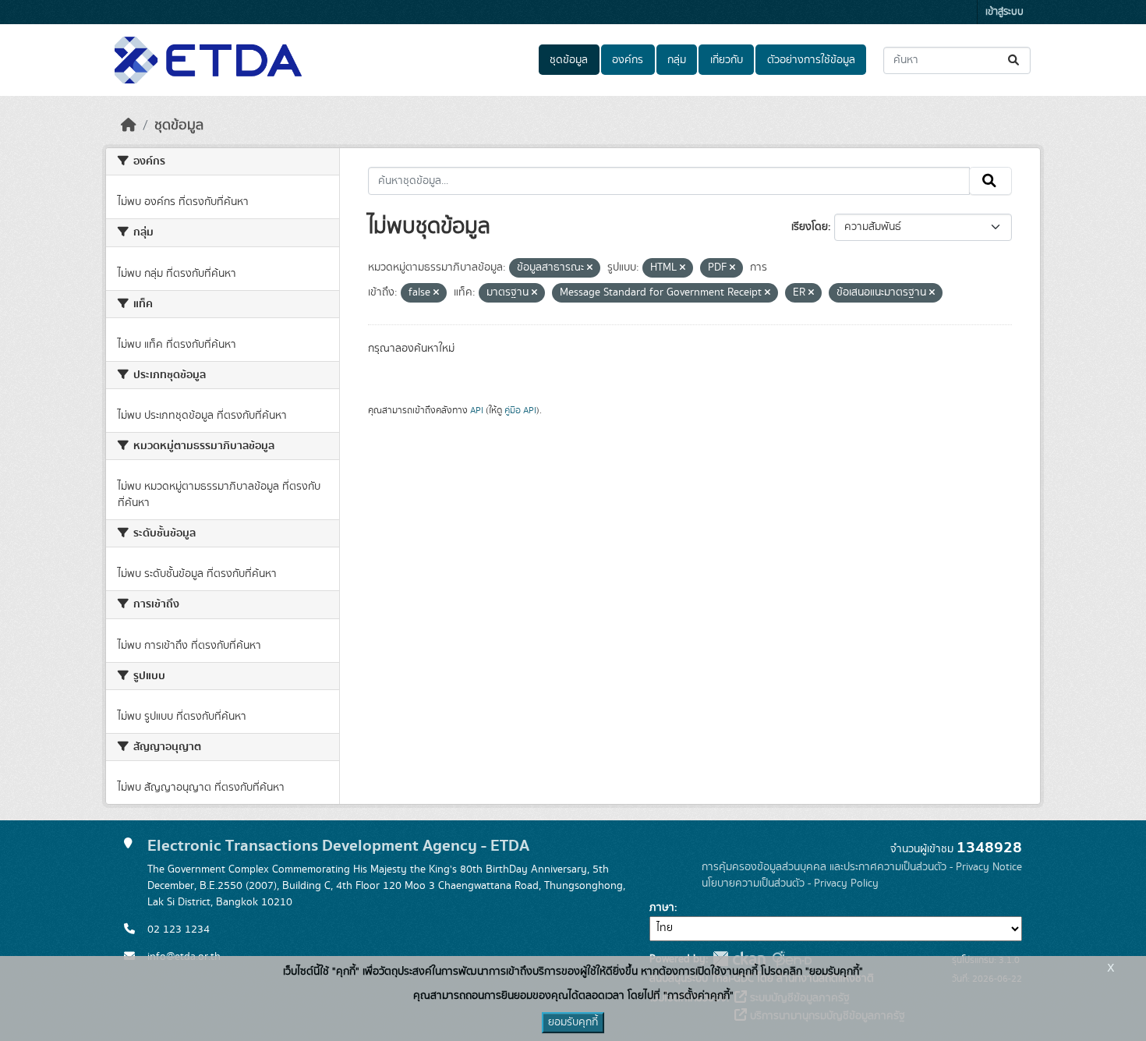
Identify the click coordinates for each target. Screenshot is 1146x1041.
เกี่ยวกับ (726, 60)
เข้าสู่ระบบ (1004, 12)
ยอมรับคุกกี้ (573, 1022)
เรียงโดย (809, 227)
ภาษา (661, 907)
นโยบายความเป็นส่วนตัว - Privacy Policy (790, 883)
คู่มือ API (520, 410)
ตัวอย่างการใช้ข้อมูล (811, 60)
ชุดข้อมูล (569, 60)
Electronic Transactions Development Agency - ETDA (338, 846)
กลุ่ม (676, 60)
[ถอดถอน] (589, 268)
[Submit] (1014, 60)
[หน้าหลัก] (128, 125)
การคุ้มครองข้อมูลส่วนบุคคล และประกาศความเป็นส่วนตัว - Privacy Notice (862, 867)
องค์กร (627, 60)
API (476, 410)
